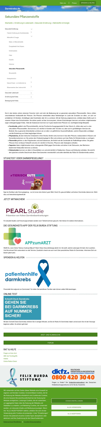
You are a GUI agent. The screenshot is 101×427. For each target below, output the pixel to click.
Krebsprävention (11, 78)
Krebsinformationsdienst (77, 382)
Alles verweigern (74, 407)
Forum (50, 343)
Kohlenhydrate (13, 51)
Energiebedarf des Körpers (16, 46)
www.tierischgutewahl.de (17, 194)
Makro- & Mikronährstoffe (16, 42)
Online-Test (10, 294)
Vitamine (11, 64)
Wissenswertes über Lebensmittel (16, 87)
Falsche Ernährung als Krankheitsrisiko (18, 33)
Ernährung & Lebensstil (24, 22)
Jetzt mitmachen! (14, 199)
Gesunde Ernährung (43, 22)
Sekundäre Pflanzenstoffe (16, 69)
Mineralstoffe (12, 73)
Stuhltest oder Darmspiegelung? (23, 158)
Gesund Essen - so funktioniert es (16, 83)
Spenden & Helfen (87, 3)
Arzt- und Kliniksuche (50, 335)
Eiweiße (11, 60)
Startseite (9, 22)
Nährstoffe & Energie (61, 22)
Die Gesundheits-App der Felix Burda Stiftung (31, 225)
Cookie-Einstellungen (74, 401)
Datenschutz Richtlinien (12, 422)
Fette (10, 55)
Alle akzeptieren (74, 414)
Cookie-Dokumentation (32, 422)
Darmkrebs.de (12, 8)
